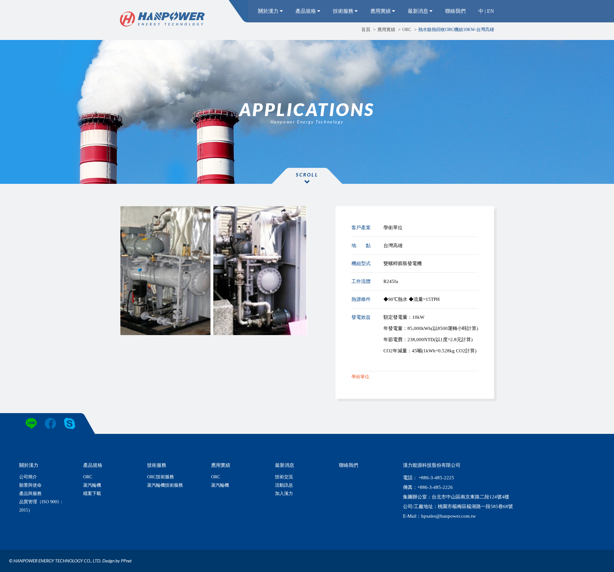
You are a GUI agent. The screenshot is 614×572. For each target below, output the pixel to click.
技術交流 (284, 476)
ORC (406, 29)
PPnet (126, 560)
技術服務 (344, 11)
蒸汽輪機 (92, 485)
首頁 (365, 29)
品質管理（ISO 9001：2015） (41, 506)
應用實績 (381, 11)
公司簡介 (28, 476)
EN (490, 11)
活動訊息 (284, 485)
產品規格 (306, 11)
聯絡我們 (455, 11)
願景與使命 (30, 485)
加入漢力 (284, 493)
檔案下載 (92, 493)
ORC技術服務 (160, 476)
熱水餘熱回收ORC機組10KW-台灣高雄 (456, 29)
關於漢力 (269, 11)
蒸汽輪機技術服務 (165, 485)
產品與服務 (30, 493)
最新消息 (418, 11)
